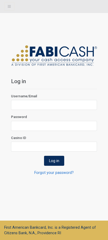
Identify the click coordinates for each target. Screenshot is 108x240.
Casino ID (18, 138)
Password (19, 117)
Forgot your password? (54, 172)
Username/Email (24, 96)
